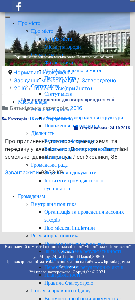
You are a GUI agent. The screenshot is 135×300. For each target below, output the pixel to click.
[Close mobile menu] (7, 17)
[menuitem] (29, 23)
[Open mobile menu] (132, 1)
